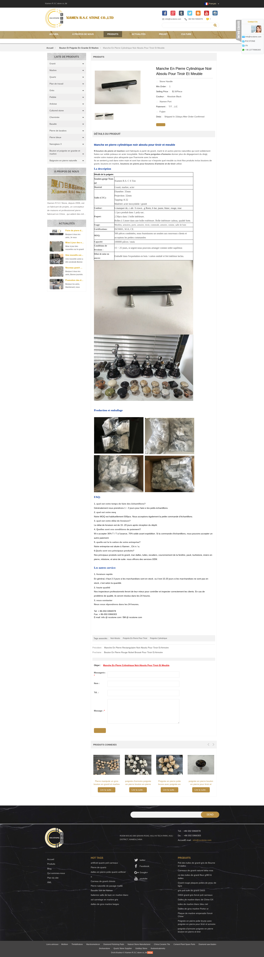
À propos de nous (83, 34)
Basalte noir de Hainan (102, 890)
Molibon (64, 944)
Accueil (54, 34)
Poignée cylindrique (158, 638)
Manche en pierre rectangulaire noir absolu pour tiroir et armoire (136, 647)
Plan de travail (56, 83)
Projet (163, 34)
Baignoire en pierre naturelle (63, 160)
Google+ (144, 872)
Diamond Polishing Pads (113, 944)
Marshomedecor (93, 944)
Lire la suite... (106, 790)
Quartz (53, 77)
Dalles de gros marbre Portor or (193, 908)
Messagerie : (100, 674)
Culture (186, 34)
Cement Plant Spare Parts (184, 944)
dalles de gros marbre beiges (105, 904)
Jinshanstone (104, 948)
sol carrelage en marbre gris (104, 899)
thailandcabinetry (158, 948)
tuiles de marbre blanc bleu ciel (193, 904)
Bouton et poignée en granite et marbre (79, 48)
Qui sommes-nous (56, 873)
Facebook (144, 866)
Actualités (138, 34)
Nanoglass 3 (56, 144)
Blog (49, 868)
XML (49, 882)
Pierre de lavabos (58, 130)
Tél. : (96, 692)
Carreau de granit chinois (103, 881)
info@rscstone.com (173, 19)
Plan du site (53, 878)
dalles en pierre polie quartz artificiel (108, 872)
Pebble (53, 97)
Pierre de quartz (98, 867)
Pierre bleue (55, 137)
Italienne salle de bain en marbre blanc (109, 895)
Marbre (53, 70)
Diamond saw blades (207, 944)
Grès (52, 90)
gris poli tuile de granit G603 (191, 890)
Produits (112, 34)
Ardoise (53, 104)
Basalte (53, 124)
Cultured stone (57, 110)
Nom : (97, 683)
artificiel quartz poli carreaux (104, 863)
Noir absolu (115, 638)
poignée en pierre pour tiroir (135, 638)
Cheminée (54, 117)
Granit (52, 63)
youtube (143, 878)
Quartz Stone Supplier (123, 948)
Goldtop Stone (141, 948)
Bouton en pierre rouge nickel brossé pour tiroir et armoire (133, 652)
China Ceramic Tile (162, 944)
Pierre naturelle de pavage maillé (107, 886)
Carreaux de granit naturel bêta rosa (195, 870)
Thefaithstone (77, 944)
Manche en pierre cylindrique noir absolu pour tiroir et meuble (136, 665)
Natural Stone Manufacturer (139, 944)
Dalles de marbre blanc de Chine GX (195, 899)
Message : (99, 711)
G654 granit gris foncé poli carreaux (195, 895)
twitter (142, 860)
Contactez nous (59, 40)
